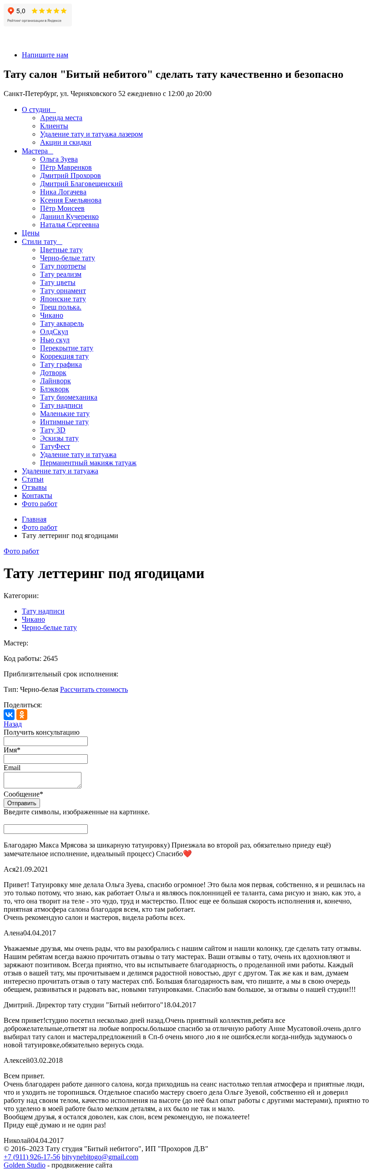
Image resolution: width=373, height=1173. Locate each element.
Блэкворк (54, 389)
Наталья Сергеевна (69, 225)
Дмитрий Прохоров (70, 175)
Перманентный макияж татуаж (88, 463)
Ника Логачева (63, 192)
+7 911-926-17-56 (30, 39)
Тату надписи (61, 405)
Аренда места (61, 118)
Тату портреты (63, 266)
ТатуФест (55, 446)
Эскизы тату (59, 438)
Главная (34, 519)
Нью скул (55, 340)
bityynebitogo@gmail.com (100, 1157)
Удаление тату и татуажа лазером (91, 134)
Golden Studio (24, 1165)
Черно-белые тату (67, 258)
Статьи (33, 479)
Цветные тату (61, 250)
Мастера (35, 151)
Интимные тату (64, 422)
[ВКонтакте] (9, 714)
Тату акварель (62, 323)
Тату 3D (53, 430)
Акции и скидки (65, 142)
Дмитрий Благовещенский (81, 184)
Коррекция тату (64, 356)
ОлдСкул (54, 331)
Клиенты (54, 126)
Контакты (37, 495)
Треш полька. (60, 307)
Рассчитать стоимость (94, 689)
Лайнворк (55, 381)
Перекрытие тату (66, 348)
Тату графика (61, 364)
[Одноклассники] (21, 714)
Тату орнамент (63, 291)
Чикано (51, 315)
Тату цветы (58, 282)
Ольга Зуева (59, 159)
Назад (13, 724)
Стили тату (39, 241)
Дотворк (53, 372)
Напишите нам (45, 55)
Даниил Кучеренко (69, 216)
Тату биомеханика (68, 397)
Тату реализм (60, 274)
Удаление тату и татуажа (78, 454)
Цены (31, 233)
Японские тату (63, 299)
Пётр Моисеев (62, 208)
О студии (36, 109)
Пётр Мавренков (66, 167)
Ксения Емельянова (70, 200)
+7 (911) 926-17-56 (32, 1157)
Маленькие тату (65, 413)
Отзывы (34, 487)
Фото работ (39, 504)
